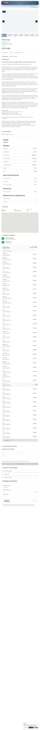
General (3, 134)
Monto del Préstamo (6, 485)
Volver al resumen (35, 7)
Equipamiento (8, 134)
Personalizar (31, 727)
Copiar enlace (6, 474)
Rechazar (25, 727)
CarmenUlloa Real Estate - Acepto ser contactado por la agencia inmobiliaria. (16, 461)
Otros (13, 134)
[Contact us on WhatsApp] (34, 3)
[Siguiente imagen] (36, 21)
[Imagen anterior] (3, 21)
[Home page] (5, 3)
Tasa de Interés (5, 494)
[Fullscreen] (36, 12)
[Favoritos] (32, 3)
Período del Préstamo (6, 489)
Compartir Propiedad (8, 470)
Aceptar (36, 727)
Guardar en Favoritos (8, 477)
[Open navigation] (37, 3)
